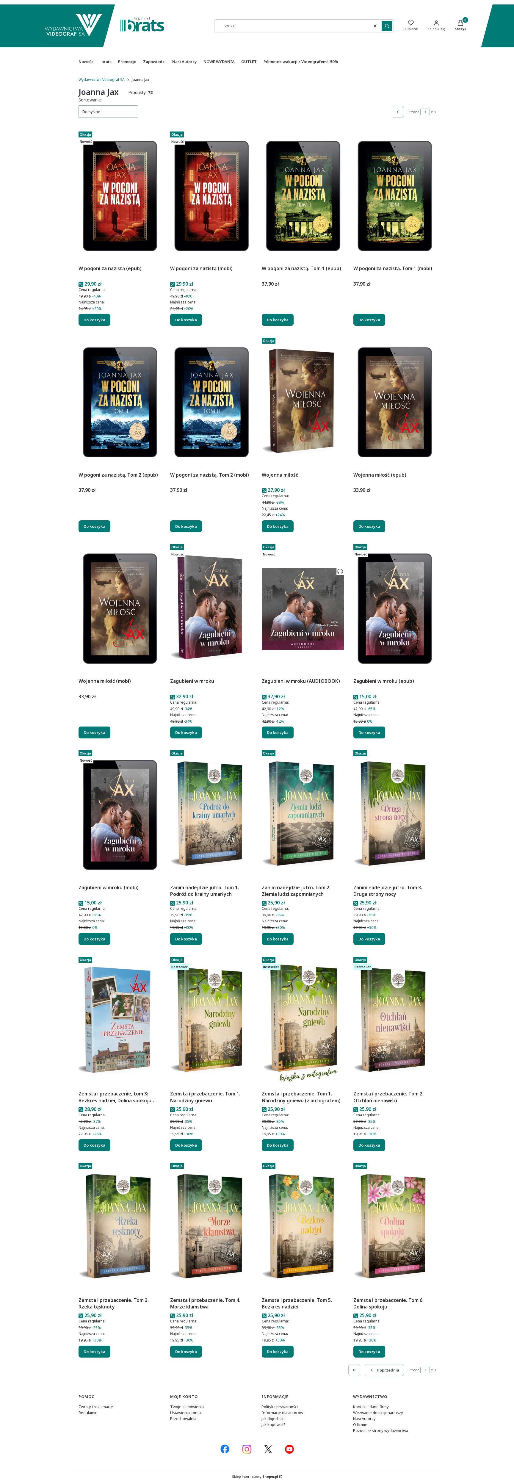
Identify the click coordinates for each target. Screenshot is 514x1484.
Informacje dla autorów (282, 1412)
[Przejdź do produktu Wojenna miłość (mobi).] (120, 609)
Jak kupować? (273, 1424)
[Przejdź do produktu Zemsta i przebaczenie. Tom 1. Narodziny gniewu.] (211, 1021)
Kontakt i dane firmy (371, 1406)
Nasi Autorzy (364, 1418)
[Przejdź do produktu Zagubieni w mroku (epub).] (394, 609)
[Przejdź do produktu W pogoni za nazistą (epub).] (120, 196)
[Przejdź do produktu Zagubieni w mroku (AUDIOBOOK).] (303, 609)
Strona (413, 111)
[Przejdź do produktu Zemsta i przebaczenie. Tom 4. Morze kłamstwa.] (211, 1227)
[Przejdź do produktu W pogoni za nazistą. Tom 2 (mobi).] (211, 402)
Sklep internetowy (255, 1476)
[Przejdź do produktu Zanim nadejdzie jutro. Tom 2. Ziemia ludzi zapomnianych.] (303, 815)
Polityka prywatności (279, 1406)
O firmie (360, 1424)
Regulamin (88, 1412)
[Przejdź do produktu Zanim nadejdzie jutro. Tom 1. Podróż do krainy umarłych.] (211, 815)
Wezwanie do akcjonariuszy (378, 1412)
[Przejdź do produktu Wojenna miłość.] (303, 402)
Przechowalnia (183, 1418)
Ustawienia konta (185, 1412)
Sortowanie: (90, 100)
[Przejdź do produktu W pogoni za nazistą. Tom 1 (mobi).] (394, 196)
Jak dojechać (272, 1418)
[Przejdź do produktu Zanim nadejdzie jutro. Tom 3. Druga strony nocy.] (394, 815)
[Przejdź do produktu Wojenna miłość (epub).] (394, 402)
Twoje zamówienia (187, 1406)
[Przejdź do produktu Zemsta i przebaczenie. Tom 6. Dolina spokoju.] (394, 1227)
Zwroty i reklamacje (96, 1406)
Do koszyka (94, 320)
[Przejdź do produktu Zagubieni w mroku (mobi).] (120, 815)
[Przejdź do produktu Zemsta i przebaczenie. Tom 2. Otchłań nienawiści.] (394, 1021)
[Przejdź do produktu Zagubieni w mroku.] (211, 609)
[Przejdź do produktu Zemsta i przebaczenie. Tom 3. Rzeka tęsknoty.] (120, 1227)
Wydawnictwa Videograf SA (102, 79)
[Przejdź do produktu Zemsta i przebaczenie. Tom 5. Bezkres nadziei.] (303, 1227)
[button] (387, 26)
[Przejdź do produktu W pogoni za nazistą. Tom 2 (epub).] (120, 402)
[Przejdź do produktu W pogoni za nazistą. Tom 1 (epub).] (303, 196)
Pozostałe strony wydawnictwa (380, 1430)
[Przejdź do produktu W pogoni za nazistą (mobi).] (211, 196)
